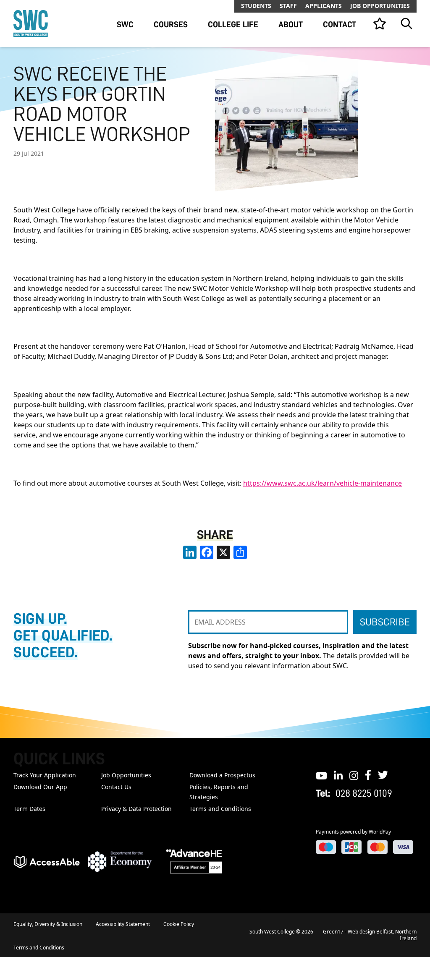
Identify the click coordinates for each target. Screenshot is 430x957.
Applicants (323, 6)
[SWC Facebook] (368, 775)
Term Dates (29, 809)
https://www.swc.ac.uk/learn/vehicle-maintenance (322, 483)
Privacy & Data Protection (136, 809)
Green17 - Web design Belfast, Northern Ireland (370, 935)
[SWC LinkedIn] (338, 775)
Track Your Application (44, 775)
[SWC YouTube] (321, 775)
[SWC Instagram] (353, 775)
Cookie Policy (178, 924)
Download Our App (40, 787)
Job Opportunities (380, 6)
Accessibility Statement (123, 924)
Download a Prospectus (222, 775)
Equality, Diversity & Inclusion (47, 924)
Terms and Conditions (220, 809)
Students (256, 6)
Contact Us (116, 787)
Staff (288, 6)
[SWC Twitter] (383, 775)
